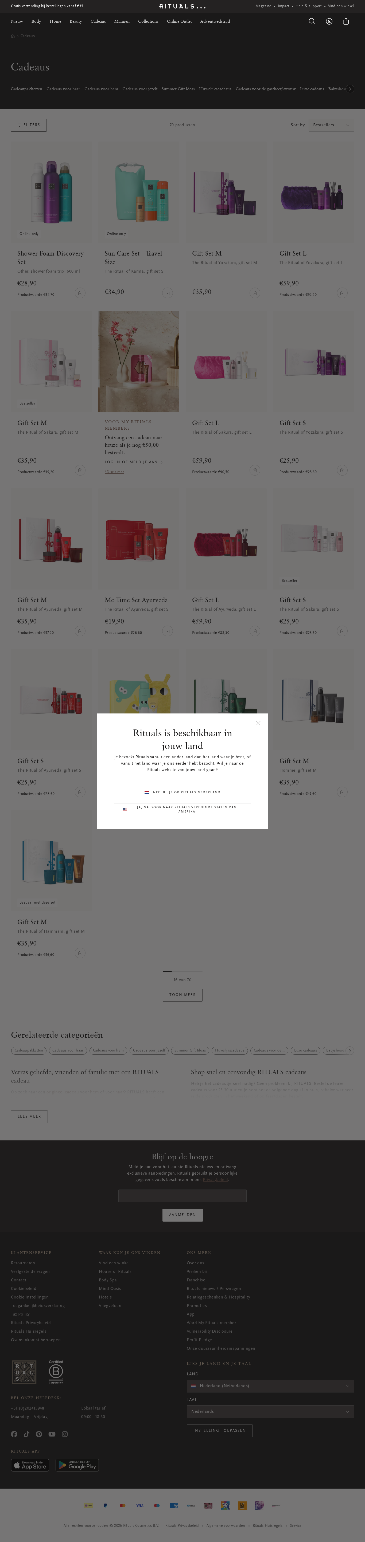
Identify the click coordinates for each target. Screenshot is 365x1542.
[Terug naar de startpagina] (182, 6)
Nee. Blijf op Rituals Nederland (187, 792)
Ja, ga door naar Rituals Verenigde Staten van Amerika (187, 809)
